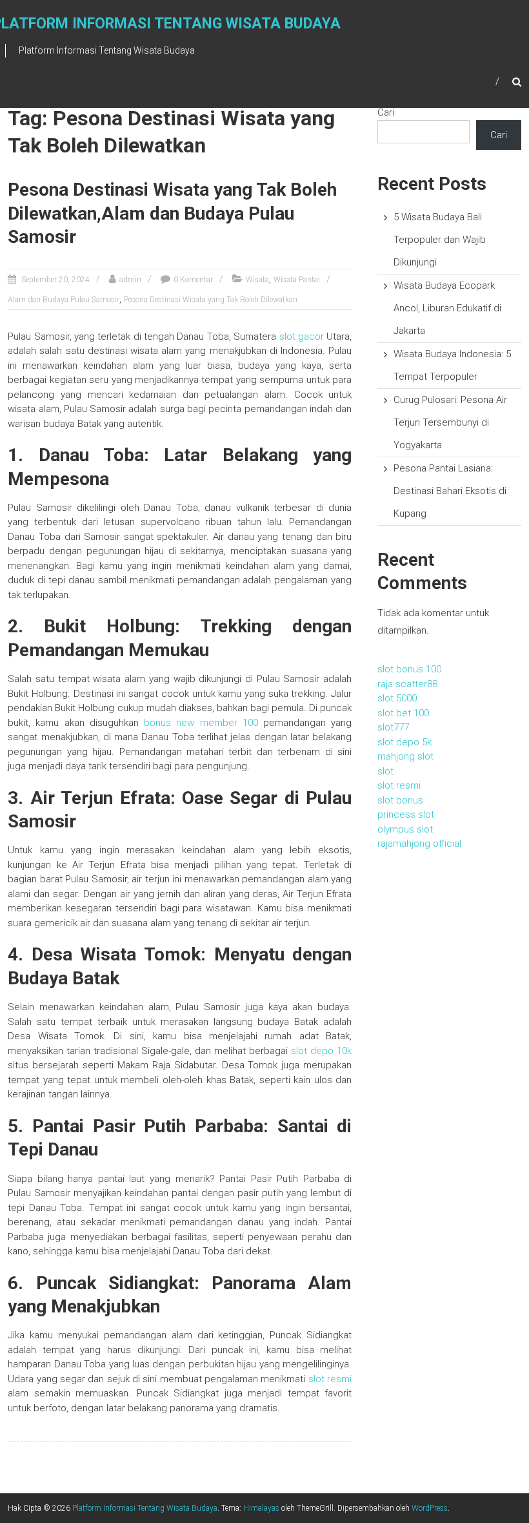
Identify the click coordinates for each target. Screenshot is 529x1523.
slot (385, 771)
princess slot (405, 814)
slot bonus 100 (409, 669)
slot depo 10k (321, 1051)
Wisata (257, 279)
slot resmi (330, 1379)
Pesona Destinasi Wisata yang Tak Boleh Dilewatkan (210, 299)
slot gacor (301, 336)
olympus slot (405, 829)
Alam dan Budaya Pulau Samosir (63, 299)
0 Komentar (193, 279)
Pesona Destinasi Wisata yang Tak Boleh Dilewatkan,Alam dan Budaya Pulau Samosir (172, 213)
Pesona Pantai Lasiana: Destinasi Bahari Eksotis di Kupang (450, 490)
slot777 (393, 727)
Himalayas (261, 1508)
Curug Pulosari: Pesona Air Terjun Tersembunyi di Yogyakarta (450, 422)
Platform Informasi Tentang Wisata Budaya (144, 1508)
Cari (385, 112)
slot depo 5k (404, 742)
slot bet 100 (403, 713)
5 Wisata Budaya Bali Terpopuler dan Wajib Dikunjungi (440, 239)
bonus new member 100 (201, 723)
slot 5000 (397, 698)
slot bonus (400, 800)
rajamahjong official (419, 843)
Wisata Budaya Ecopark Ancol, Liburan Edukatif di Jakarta (447, 308)
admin (130, 279)
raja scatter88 (407, 684)
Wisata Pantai (297, 279)
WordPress (430, 1508)
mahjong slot (405, 756)
